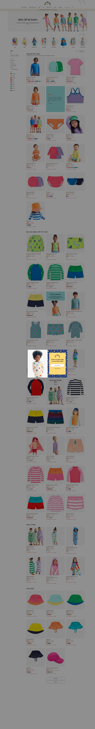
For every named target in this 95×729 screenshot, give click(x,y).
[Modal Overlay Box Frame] (47, 364)
